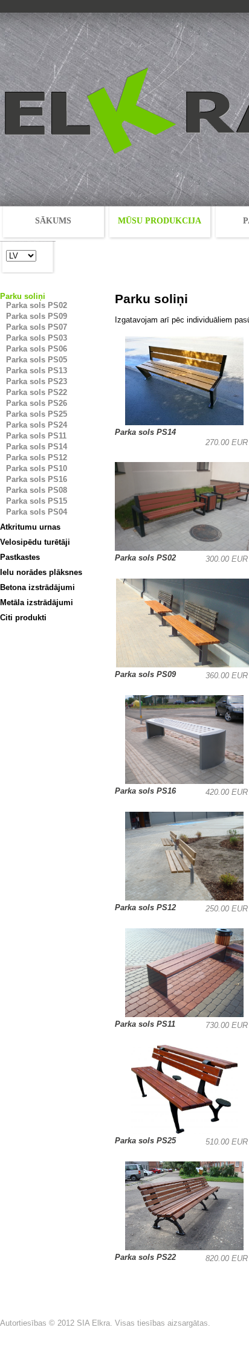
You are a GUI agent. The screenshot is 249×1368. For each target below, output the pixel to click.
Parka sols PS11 (36, 435)
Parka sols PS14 (36, 446)
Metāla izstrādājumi (36, 602)
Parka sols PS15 (36, 501)
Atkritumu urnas (30, 526)
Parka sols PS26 (36, 403)
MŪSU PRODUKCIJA (159, 220)
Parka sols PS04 (36, 511)
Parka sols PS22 (36, 392)
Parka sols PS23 (36, 381)
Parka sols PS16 (36, 479)
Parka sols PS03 (36, 337)
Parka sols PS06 (36, 348)
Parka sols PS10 (36, 468)
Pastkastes (20, 557)
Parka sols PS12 (36, 457)
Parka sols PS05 (36, 359)
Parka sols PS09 (36, 316)
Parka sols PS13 (36, 370)
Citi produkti (23, 617)
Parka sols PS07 (36, 327)
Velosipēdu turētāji (35, 542)
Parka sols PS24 (36, 424)
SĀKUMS (53, 220)
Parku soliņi (22, 296)
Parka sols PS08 (36, 490)
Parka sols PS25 (36, 414)
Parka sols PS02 (36, 305)
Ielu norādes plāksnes (41, 572)
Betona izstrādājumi (37, 587)
